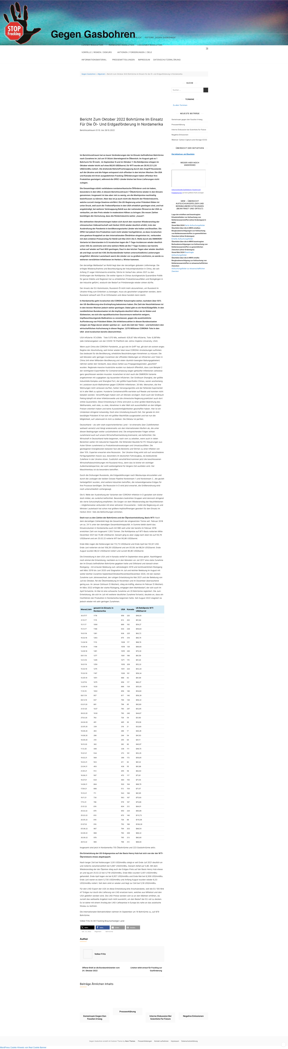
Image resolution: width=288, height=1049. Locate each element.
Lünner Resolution (92, 45)
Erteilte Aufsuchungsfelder (182, 239)
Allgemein (97, 931)
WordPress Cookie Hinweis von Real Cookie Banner (23, 1047)
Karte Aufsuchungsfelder (195, 225)
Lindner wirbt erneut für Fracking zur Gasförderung (146, 969)
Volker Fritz (100, 954)
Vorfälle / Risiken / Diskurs (97, 52)
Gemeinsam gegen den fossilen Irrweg (187, 119)
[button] (87, 927)
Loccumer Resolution (150, 45)
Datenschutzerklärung (167, 60)
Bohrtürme (109, 931)
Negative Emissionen (180, 135)
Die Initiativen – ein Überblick (125, 37)
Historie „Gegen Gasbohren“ (160, 37)
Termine (101, 37)
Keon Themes (130, 1041)
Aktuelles (85, 37)
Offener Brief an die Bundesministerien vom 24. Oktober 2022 (101, 969)
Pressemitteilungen (123, 60)
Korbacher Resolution (121, 45)
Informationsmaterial (94, 60)
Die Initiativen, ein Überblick (183, 154)
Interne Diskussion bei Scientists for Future (189, 130)
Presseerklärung (178, 124)
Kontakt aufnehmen (161, 1041)
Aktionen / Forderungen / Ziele (134, 52)
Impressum (144, 60)
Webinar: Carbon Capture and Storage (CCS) (189, 140)
